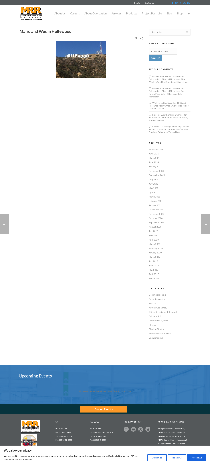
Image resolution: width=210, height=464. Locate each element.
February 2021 (156, 201)
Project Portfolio (152, 13)
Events (137, 3)
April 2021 (154, 192)
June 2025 (154, 153)
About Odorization (95, 13)
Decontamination (157, 299)
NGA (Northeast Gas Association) (172, 443)
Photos (152, 325)
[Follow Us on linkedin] (133, 429)
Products (131, 13)
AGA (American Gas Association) (171, 429)
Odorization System (158, 320)
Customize (157, 457)
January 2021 (155, 205)
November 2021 (156, 171)
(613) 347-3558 (99, 436)
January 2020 (155, 252)
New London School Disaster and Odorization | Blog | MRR (166, 78)
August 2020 (155, 226)
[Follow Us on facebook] (126, 429)
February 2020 (156, 248)
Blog (169, 13)
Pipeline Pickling (156, 329)
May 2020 (153, 235)
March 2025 (154, 158)
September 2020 (157, 222)
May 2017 (153, 270)
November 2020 (156, 214)
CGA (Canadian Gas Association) (171, 432)
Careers (75, 13)
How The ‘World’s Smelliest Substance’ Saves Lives (168, 80)
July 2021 (153, 183)
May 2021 (153, 188)
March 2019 (154, 257)
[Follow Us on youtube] (147, 429)
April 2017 (154, 274)
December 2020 (156, 209)
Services (116, 13)
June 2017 (154, 265)
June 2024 (154, 162)
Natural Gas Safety (158, 307)
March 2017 (154, 278)
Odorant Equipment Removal (163, 312)
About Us (59, 13)
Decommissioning (157, 294)
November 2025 (156, 149)
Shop (180, 13)
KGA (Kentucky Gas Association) (171, 436)
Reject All (177, 457)
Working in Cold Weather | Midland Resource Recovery (167, 104)
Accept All (197, 457)
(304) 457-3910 (65, 436)
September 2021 (157, 175)
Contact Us (149, 3)
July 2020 (153, 231)
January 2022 (155, 166)
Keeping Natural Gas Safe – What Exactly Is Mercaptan (166, 94)
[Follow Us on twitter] (140, 429)
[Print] (136, 38)
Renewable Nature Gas (160, 333)
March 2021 (154, 196)
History (152, 303)
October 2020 (155, 218)
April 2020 (154, 239)
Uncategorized (156, 337)
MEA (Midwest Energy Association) (172, 440)
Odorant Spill (155, 316)
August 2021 (155, 179)
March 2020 (154, 244)
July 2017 (153, 261)
